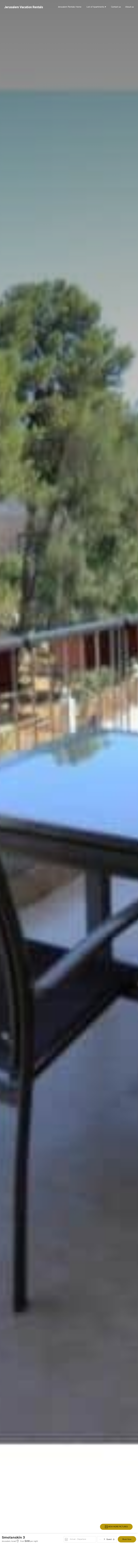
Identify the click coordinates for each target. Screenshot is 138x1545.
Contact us (116, 6)
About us (129, 6)
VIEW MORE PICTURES (118, 1526)
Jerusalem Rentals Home (69, 6)
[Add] (113, 1539)
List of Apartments (96, 7)
